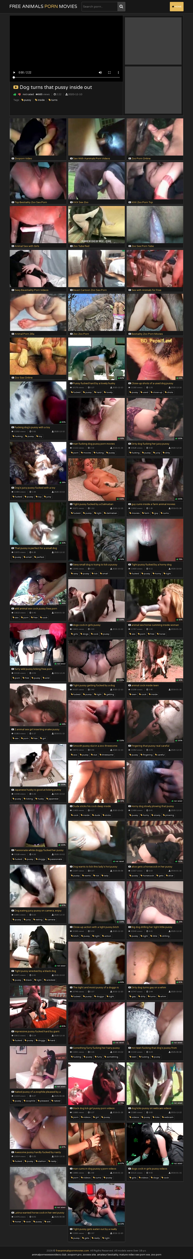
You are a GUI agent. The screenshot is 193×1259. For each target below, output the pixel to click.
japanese (53, 799)
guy (156, 513)
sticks (107, 815)
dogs (85, 634)
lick (95, 573)
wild (46, 678)
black (28, 980)
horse (162, 634)
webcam (168, 1117)
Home (178, 6)
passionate (56, 859)
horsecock (148, 875)
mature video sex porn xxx (134, 1254)
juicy (157, 453)
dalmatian (111, 513)
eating (38, 919)
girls (75, 634)
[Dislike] (19, 94)
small (28, 557)
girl (44, 738)
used (145, 392)
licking (29, 799)
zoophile (30, 1101)
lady (105, 875)
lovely (109, 392)
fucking (18, 436)
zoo (75, 755)
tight (98, 513)
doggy (41, 859)
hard (98, 392)
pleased (44, 1101)
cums (165, 513)
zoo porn (156, 1254)
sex (16, 617)
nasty (53, 1161)
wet (48, 1221)
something (112, 1057)
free (35, 617)
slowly (156, 815)
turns (54, 100)
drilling (165, 936)
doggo (100, 996)
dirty (167, 453)
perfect (40, 557)
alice (170, 875)
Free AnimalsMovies (43, 6)
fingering (147, 755)
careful (161, 755)
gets (160, 875)
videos (86, 1117)
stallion (42, 1161)
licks (156, 1117)
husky (40, 799)
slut (95, 755)
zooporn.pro (74, 1254)
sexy (75, 573)
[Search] (121, 6)
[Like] (14, 94)
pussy (27, 100)
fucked (76, 392)
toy (40, 436)
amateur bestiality (107, 1254)
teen (133, 694)
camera (51, 919)
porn (75, 453)
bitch (76, 936)
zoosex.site (89, 1254)
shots (170, 392)
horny (157, 573)
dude (97, 815)
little (154, 936)
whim (163, 996)
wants (87, 875)
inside (41, 100)
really (96, 1238)
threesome (107, 755)
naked (56, 1101)
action (107, 936)
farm (146, 513)
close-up (157, 392)
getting (110, 694)
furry (99, 1057)
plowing (169, 815)
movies (87, 453)
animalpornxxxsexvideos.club (49, 1254)
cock (44, 617)
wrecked (50, 980)
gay (133, 996)
